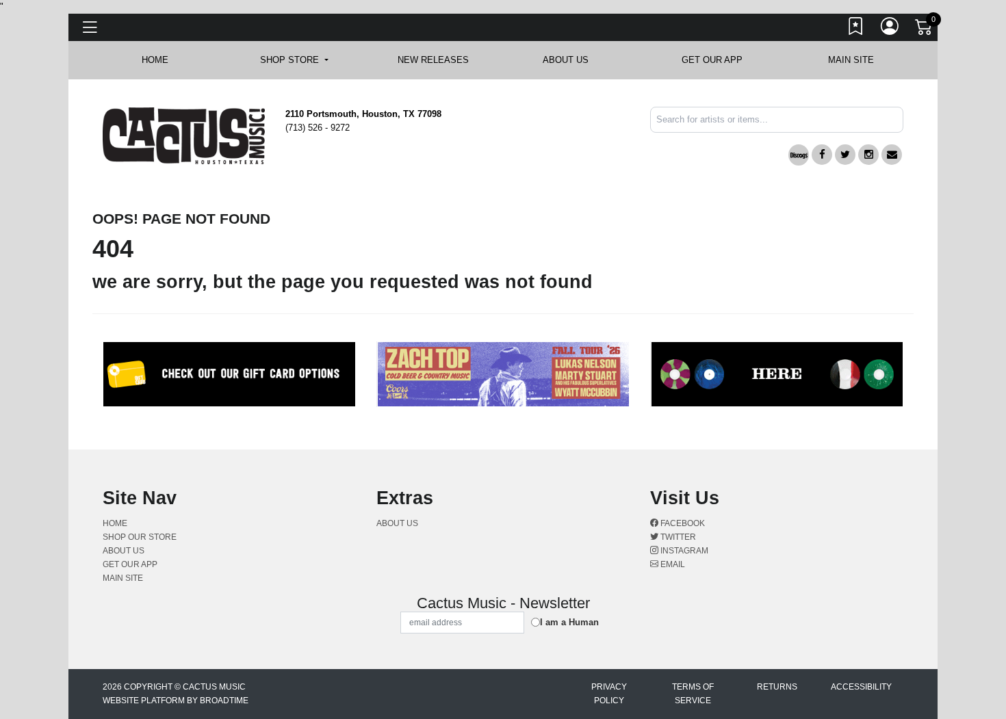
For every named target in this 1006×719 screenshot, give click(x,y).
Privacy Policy (609, 693)
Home (115, 523)
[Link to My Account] (890, 29)
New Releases (433, 60)
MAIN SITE (851, 60)
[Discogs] (798, 155)
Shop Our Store (140, 537)
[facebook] (822, 154)
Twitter (677, 537)
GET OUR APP (712, 60)
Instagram (683, 550)
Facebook (681, 523)
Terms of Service (693, 693)
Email (671, 564)
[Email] (891, 154)
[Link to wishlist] (856, 29)
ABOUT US (572, 60)
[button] (294, 60)
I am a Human (569, 622)
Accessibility (861, 687)
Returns (777, 687)
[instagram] (868, 154)
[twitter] (845, 154)
